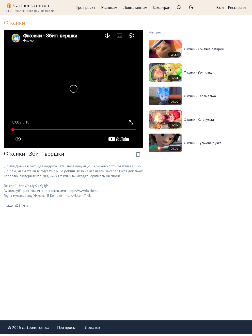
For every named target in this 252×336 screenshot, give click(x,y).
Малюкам (109, 7)
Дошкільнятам (135, 7)
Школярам (162, 7)
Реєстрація (237, 7)
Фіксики (14, 23)
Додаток (92, 327)
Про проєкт (85, 7)
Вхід (220, 7)
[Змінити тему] (191, 7)
